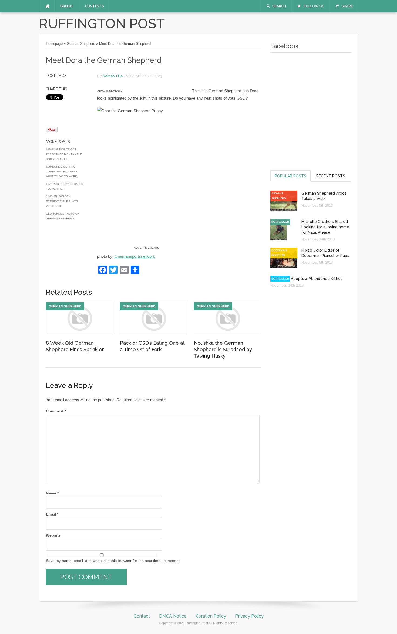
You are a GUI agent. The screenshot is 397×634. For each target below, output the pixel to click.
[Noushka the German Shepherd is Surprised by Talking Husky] (227, 333)
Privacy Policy (249, 616)
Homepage (54, 44)
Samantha (113, 76)
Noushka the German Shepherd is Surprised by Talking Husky (223, 349)
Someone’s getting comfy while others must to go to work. (62, 171)
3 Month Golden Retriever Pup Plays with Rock (62, 201)
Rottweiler (280, 221)
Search (279, 6)
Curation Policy (211, 616)
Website (53, 535)
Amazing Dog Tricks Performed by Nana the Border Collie (64, 154)
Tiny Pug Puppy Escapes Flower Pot (64, 186)
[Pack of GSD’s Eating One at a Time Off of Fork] (153, 333)
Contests (94, 6)
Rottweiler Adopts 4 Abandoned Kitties (306, 278)
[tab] (290, 175)
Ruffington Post (102, 24)
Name (52, 493)
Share (347, 6)
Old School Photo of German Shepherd (62, 216)
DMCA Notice (173, 616)
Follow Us (314, 6)
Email (52, 514)
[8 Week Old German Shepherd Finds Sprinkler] (79, 333)
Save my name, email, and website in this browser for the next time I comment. (113, 560)
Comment (56, 411)
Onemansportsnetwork (135, 256)
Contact (142, 616)
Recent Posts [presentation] (330, 176)
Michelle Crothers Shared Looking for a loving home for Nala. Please (325, 227)
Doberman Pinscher (279, 253)
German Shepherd (81, 44)
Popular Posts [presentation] (290, 176)
